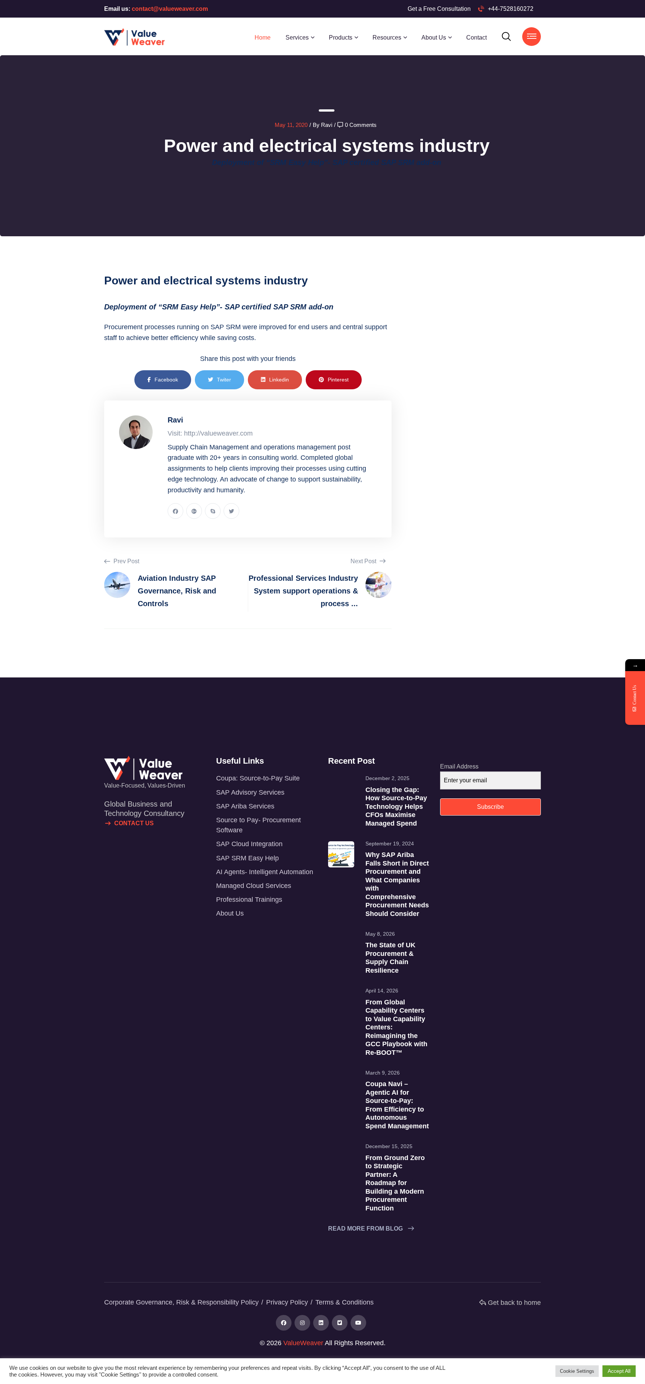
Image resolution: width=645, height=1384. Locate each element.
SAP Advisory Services (250, 792)
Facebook (166, 380)
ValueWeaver (303, 1343)
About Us (433, 37)
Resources (387, 37)
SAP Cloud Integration (249, 844)
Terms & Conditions (344, 1302)
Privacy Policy (287, 1302)
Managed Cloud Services (253, 885)
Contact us (134, 823)
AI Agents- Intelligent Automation (264, 872)
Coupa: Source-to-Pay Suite (258, 778)
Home (263, 37)
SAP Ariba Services (245, 806)
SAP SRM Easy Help (247, 858)
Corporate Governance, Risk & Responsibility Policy (181, 1302)
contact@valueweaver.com (169, 9)
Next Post (364, 561)
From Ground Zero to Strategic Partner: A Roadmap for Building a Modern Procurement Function (395, 1183)
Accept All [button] (619, 1371)
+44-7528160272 (510, 9)
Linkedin (279, 380)
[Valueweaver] (134, 36)
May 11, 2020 (291, 125)
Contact (476, 37)
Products (340, 37)
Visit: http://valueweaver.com (210, 433)
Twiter (224, 380)
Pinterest (338, 380)
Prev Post (125, 561)
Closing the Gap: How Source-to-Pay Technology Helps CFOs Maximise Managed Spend (396, 806)
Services (297, 37)
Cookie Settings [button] (577, 1371)
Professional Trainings (249, 899)
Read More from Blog (366, 1228)
